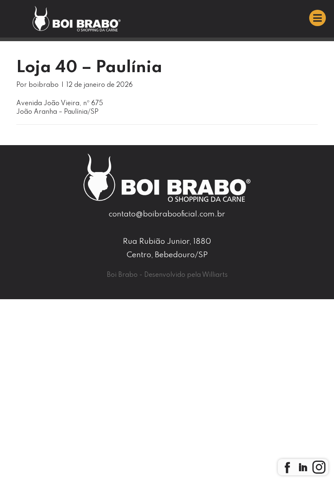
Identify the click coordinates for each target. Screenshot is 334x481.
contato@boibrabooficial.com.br (167, 214)
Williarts (215, 275)
